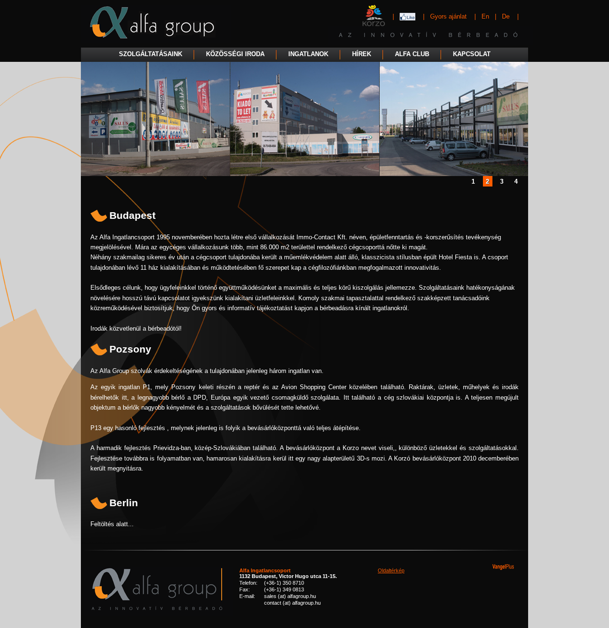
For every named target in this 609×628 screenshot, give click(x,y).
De (506, 16)
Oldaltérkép (391, 570)
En (485, 16)
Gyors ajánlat (449, 16)
